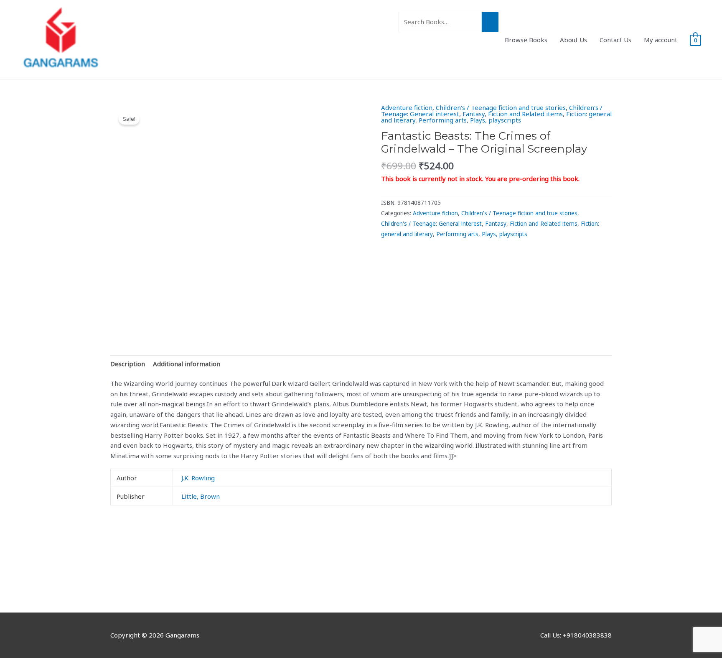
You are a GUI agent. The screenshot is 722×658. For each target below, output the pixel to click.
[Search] (490, 22)
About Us (573, 40)
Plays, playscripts (495, 120)
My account (660, 40)
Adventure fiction (406, 107)
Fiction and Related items (525, 114)
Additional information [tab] (186, 364)
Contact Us (615, 40)
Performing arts (443, 120)
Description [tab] (127, 364)
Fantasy (474, 114)
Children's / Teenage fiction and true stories (501, 107)
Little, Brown (200, 496)
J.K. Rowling (198, 478)
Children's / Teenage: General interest (431, 223)
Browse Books (526, 40)
